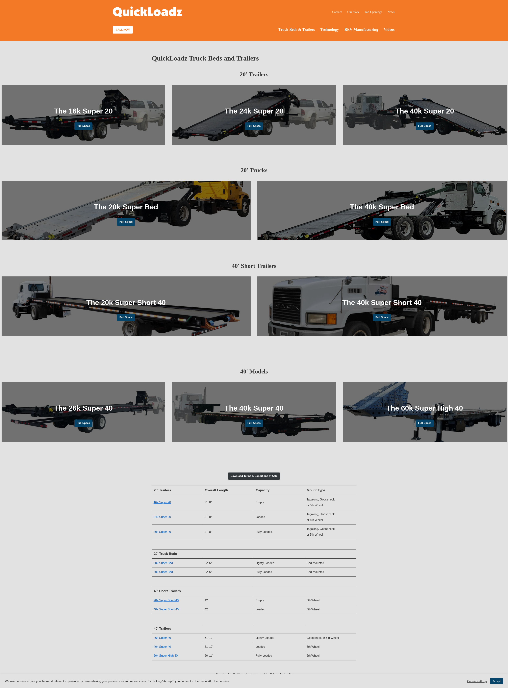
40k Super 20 (162, 531)
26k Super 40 (162, 637)
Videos (389, 29)
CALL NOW (123, 29)
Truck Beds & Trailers (296, 29)
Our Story (353, 11)
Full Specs (83, 125)
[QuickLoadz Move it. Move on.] (147, 12)
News (391, 11)
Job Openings (373, 11)
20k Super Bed (163, 563)
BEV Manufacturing (361, 29)
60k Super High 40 (166, 655)
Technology (329, 29)
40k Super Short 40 (166, 609)
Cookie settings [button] (477, 681)
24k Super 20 (162, 517)
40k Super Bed (163, 571)
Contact (337, 11)
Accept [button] (497, 681)
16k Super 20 (162, 502)
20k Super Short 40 (166, 600)
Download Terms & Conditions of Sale (254, 475)
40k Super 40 (162, 646)
